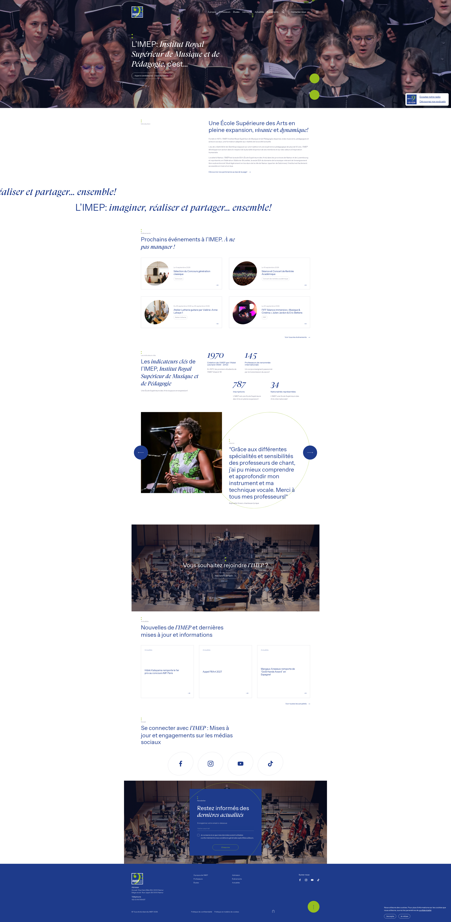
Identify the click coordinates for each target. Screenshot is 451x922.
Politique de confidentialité (201, 912)
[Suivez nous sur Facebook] (180, 763)
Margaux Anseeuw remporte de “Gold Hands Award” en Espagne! (278, 671)
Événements (272, 12)
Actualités (259, 12)
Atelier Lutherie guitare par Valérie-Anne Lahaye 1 (196, 311)
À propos (212, 12)
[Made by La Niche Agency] (273, 911)
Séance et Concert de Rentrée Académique (278, 273)
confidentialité (425, 910)
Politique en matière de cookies (226, 912)
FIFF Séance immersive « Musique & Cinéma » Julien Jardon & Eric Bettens (282, 311)
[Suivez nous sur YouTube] (240, 763)
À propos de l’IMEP (201, 875)
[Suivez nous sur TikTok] (270, 763)
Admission (247, 12)
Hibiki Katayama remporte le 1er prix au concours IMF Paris (162, 672)
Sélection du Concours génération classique (192, 273)
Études (236, 12)
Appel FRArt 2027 (212, 671)
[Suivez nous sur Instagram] (210, 763)
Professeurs (224, 12)
